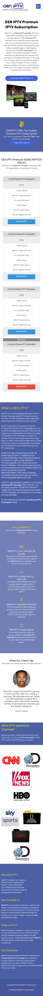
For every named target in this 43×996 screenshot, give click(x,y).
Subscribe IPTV (21, 221)
